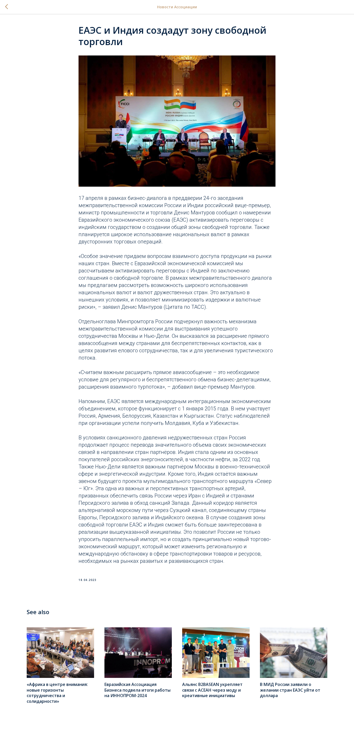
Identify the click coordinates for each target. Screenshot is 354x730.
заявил (111, 307)
